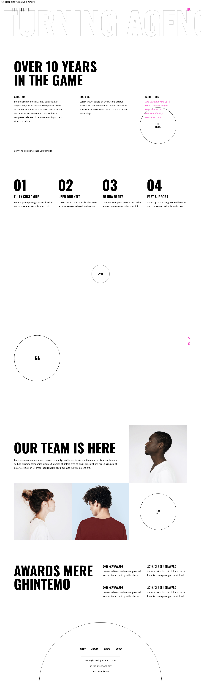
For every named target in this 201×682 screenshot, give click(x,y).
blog (118, 649)
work (107, 649)
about (94, 649)
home (82, 649)
